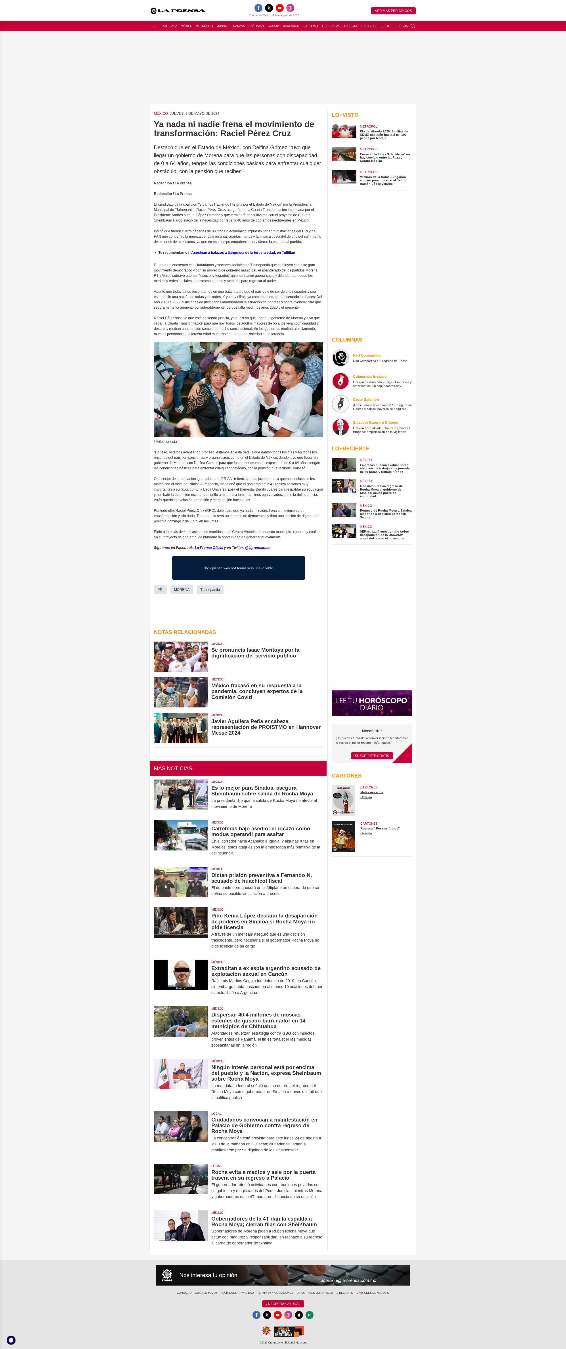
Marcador (291, 26)
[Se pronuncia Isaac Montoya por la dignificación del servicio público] (181, 657)
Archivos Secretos (376, 26)
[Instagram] (290, 8)
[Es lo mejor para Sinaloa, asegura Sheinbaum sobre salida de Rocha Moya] (181, 797)
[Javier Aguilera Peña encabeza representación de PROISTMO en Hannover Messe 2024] (181, 728)
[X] (269, 8)
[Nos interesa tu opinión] (283, 1275)
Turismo (350, 26)
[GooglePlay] (310, 1315)
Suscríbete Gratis (372, 756)
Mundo (221, 26)
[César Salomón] (341, 404)
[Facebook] (258, 8)
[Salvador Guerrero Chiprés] (341, 427)
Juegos (402, 26)
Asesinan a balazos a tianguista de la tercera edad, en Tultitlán (243, 252)
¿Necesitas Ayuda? (283, 1304)
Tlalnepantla (210, 590)
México (186, 26)
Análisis (256, 26)
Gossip (273, 26)
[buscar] (413, 26)
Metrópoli (204, 26)
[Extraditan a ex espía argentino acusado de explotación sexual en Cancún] (181, 980)
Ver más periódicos (393, 11)
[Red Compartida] (341, 358)
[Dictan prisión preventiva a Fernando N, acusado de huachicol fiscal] (181, 884)
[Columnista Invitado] (341, 381)
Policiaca (169, 26)
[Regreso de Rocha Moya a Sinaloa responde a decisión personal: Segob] (344, 511)
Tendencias (331, 26)
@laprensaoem (257, 548)
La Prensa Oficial (209, 548)
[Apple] (299, 1315)
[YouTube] (280, 8)
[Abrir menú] (153, 26)
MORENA (182, 590)
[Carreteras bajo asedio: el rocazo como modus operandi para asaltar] (181, 841)
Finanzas (238, 26)
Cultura (310, 26)
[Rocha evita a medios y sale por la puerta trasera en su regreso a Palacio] (181, 1184)
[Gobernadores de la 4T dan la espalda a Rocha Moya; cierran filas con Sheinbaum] (181, 1231)
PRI (160, 590)
